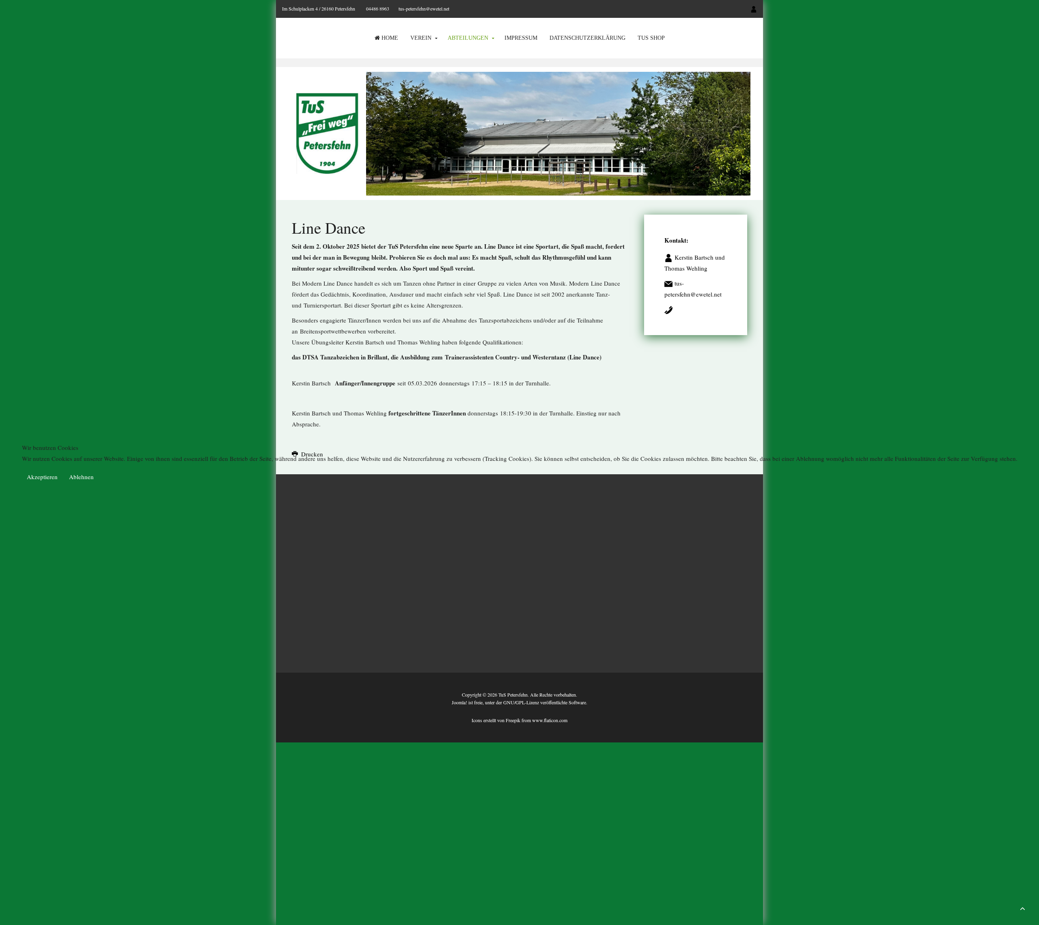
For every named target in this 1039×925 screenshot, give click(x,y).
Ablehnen (81, 477)
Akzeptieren (42, 477)
